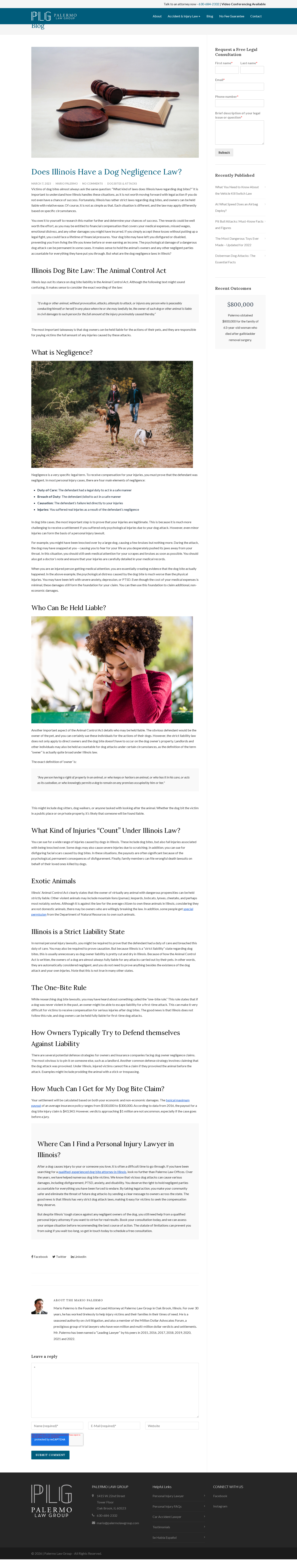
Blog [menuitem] (209, 16)
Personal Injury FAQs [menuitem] (167, 1506)
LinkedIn (80, 1256)
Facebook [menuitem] (220, 1496)
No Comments (92, 183)
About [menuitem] (157, 16)
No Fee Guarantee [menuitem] (231, 16)
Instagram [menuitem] (220, 1506)
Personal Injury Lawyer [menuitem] (168, 1496)
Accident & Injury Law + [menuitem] (184, 16)
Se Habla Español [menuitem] (165, 1537)
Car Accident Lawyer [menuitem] (167, 1517)
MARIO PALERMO (67, 183)
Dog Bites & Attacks (122, 183)
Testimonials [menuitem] (161, 1527)
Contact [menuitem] (256, 16)
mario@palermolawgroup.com (118, 1523)
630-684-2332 (209, 4)
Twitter (61, 1256)
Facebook (41, 1256)
